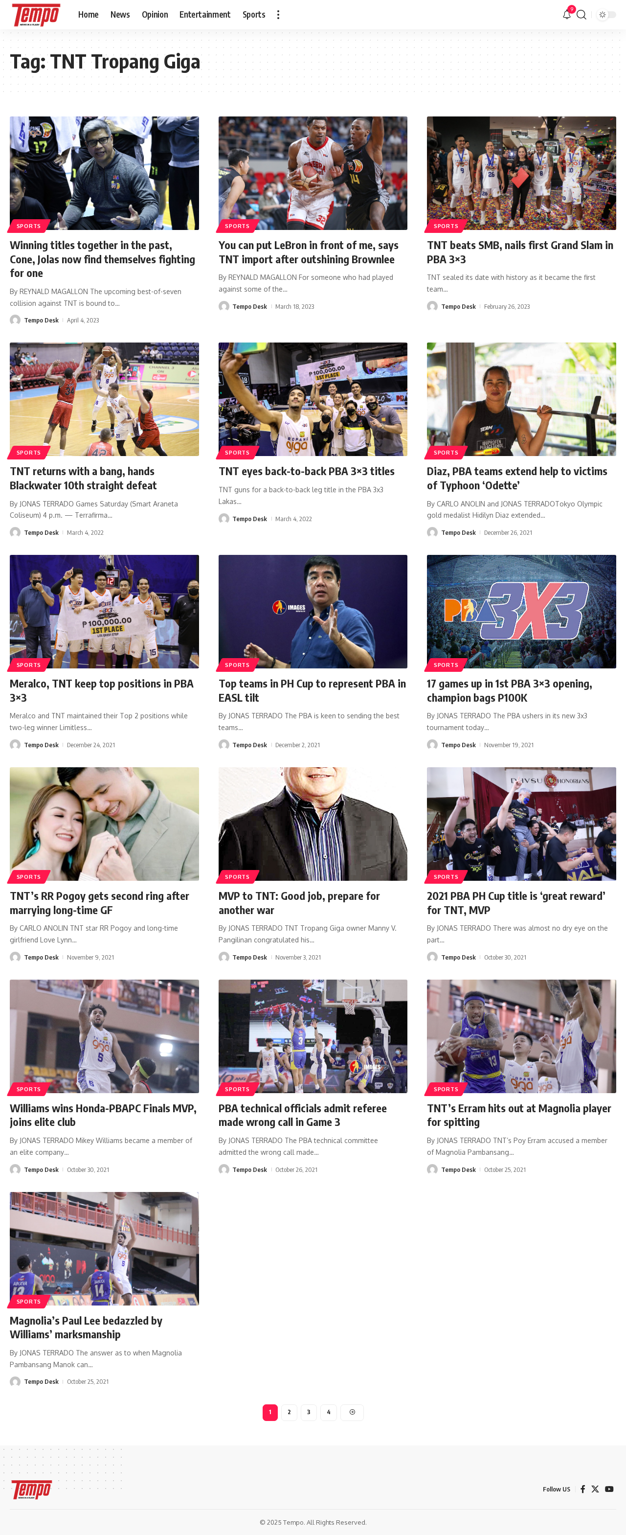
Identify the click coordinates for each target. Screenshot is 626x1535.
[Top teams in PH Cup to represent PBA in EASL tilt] (313, 611)
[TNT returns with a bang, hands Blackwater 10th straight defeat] (104, 399)
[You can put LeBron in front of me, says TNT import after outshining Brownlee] (313, 173)
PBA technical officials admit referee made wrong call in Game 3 (303, 1115)
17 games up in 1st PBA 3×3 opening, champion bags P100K (509, 690)
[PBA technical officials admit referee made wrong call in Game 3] (313, 1036)
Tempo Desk (41, 320)
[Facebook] (583, 1489)
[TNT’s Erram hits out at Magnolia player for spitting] (521, 1036)
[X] (595, 1489)
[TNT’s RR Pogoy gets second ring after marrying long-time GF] (104, 824)
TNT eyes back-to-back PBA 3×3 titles (307, 471)
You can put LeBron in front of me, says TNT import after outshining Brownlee (309, 252)
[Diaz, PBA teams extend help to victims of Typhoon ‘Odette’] (521, 399)
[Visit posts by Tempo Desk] (15, 320)
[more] (278, 14)
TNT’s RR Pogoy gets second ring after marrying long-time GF (99, 902)
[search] (581, 14)
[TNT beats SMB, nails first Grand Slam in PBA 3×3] (521, 173)
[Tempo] (36, 14)
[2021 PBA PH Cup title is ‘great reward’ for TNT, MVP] (521, 824)
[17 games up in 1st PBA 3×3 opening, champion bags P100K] (521, 611)
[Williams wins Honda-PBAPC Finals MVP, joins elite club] (104, 1036)
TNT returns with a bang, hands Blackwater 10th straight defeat (83, 478)
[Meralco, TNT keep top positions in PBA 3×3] (104, 611)
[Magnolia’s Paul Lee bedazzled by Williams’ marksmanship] (104, 1249)
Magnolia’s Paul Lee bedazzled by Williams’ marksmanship (86, 1327)
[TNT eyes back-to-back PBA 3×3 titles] (313, 399)
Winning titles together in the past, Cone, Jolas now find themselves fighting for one (102, 258)
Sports (29, 225)
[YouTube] (609, 1489)
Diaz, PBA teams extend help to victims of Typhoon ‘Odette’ (517, 478)
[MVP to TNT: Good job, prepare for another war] (313, 824)
